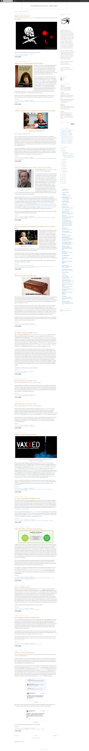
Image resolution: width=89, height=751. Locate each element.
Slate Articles (64, 257)
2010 (63, 183)
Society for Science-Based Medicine (67, 262)
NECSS (25, 372)
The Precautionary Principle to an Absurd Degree (27, 617)
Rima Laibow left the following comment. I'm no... (66, 133)
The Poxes (64, 274)
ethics (24, 395)
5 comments (31, 157)
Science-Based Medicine (66, 242)
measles (30, 324)
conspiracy (49, 489)
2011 (34, 344)
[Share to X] (18, 56)
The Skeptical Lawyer (66, 280)
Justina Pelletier (27, 520)
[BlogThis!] (16, 56)
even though (28, 91)
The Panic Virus (65, 272)
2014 (63, 175)
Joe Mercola (47, 101)
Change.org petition (28, 197)
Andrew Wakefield (32, 217)
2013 (63, 177)
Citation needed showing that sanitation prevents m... (66, 136)
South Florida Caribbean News (38, 131)
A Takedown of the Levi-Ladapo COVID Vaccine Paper (67, 277)
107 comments (32, 519)
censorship (39, 217)
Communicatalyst (65, 201)
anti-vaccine (21, 101)
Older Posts (55, 735)
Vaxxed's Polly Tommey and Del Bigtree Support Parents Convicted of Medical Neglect (35, 227)
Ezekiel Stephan (50, 266)
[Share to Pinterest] (20, 56)
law (15, 159)
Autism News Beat (65, 192)
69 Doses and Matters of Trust (22, 587)
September (65, 152)
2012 (37, 344)
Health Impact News (34, 101)
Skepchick (64, 251)
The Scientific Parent (31, 382)
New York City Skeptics (34, 337)
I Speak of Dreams (65, 211)
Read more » (17, 99)
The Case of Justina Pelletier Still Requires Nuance (27, 498)
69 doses (39, 589)
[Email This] (15, 56)
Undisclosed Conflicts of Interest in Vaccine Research (28, 529)
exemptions (32, 158)
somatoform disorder (41, 514)
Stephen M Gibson (36, 729)
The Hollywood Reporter (34, 467)
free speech (38, 158)
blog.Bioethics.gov (65, 197)
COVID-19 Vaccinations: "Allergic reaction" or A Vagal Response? (67, 213)
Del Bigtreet (52, 217)
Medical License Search (24, 11)
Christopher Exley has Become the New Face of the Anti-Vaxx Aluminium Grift (67, 218)
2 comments (31, 323)
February (64, 170)
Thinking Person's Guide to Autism (67, 292)
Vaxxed (26, 218)
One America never (65, 205)
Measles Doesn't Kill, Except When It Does (26, 275)
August (64, 159)
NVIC (52, 101)
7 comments (31, 488)
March (64, 168)
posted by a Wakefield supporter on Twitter (39, 481)
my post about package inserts (35, 667)
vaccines (17, 102)
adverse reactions (39, 668)
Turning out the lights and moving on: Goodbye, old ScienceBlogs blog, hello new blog (67, 239)
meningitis (27, 644)
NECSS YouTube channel (42, 343)
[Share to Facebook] (19, 56)
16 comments (32, 728)
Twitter (67, 61)
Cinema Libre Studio (26, 190)
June (64, 162)
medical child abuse (19, 267)
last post (39, 388)
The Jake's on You (65, 190)
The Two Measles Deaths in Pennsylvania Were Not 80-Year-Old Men (67, 298)
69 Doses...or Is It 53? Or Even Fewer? (24, 652)
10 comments (31, 216)
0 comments (31, 371)
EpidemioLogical (65, 206)
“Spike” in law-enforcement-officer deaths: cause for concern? (67, 281)
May (64, 164)
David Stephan (35, 266)
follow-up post (31, 414)
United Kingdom (33, 644)
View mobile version (36, 738)
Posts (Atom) (22, 741)
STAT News (42, 467)
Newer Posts (17, 735)
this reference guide (32, 470)
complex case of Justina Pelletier (35, 511)
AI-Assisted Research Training (67, 232)
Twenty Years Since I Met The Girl (68, 207)
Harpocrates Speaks (44, 6)
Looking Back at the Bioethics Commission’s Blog (67, 198)
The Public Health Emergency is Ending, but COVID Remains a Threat (67, 248)
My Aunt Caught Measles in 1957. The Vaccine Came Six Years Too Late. (67, 303)
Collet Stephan (28, 266)
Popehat (63, 234)
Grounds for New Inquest (66, 195)
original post (18, 414)
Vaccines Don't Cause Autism (67, 229)
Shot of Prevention (65, 246)
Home (16, 11)
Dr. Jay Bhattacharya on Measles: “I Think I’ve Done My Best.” (68, 244)
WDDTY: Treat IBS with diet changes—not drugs (67, 267)
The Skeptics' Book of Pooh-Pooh (67, 284)
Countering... (64, 204)
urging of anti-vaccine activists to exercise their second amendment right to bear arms (39, 205)
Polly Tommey (21, 218)
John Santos (63, 78)
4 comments (31, 100)
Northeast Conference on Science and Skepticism (38, 334)
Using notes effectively (65, 202)
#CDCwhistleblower (23, 217)
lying (30, 609)
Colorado (27, 158)
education (27, 101)
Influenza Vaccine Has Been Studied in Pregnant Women (29, 63)
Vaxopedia (64, 296)
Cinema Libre (46, 217)
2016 (63, 150)
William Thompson (23, 490)
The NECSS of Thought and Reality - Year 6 (26, 333)
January (64, 171)
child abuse (25, 256)
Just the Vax (64, 215)
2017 (63, 148)
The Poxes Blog (65, 276)
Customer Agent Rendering (66, 235)
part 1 (42, 344)
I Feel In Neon (64, 294)
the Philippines (26, 308)
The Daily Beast (53, 467)
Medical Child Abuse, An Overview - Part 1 (26, 404)
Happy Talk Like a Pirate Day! (22, 16)
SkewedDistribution (66, 255)
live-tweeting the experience (39, 465)
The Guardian (47, 467)
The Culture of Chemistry (67, 269)
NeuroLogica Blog (65, 231)
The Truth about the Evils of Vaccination (67, 289)
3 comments (31, 54)
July (64, 161)
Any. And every (40, 675)
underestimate (50, 79)
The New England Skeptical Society (47, 337)
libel (16, 218)
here (25, 474)
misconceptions (40, 81)
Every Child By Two (66, 209)
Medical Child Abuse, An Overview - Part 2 (26, 380)
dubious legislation (44, 414)
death (26, 324)
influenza (41, 101)
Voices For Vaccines (66, 301)
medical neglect (19, 256)
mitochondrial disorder (31, 514)
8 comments (31, 265)
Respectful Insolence (66, 237)
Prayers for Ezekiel (29, 246)
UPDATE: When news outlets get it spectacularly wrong (67, 287)
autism (44, 489)
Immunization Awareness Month (49, 158)
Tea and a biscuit (65, 265)
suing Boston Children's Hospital (47, 408)
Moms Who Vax (65, 228)
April (64, 166)
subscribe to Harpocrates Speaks (65, 68)
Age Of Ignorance (65, 189)
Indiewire (16, 468)
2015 (63, 174)
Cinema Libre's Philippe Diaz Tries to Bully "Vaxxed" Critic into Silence (33, 167)
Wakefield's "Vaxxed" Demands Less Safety (26, 434)
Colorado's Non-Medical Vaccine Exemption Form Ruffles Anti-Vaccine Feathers (35, 111)
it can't (31, 91)
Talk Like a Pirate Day (30, 17)
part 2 (45, 344)
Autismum (64, 194)
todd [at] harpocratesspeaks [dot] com (65, 63)
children (20, 395)
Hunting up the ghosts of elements (67, 270)
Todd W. (62, 79)
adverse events (42, 670)
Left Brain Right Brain (66, 220)
